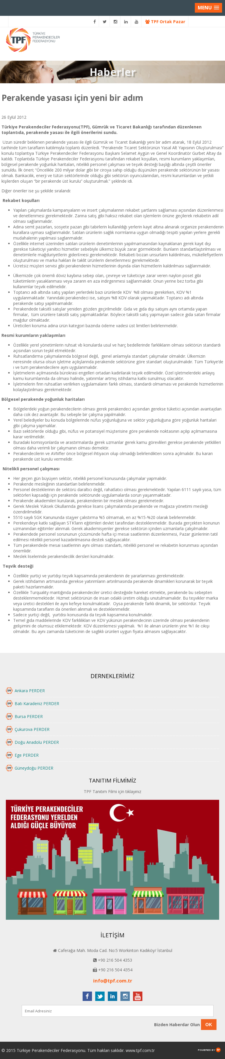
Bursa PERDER (29, 716)
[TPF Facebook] (95, 21)
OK (208, 1024)
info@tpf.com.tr (112, 980)
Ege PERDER (27, 755)
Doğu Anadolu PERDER (37, 742)
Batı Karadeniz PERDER (37, 703)
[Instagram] (115, 21)
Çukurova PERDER (32, 729)
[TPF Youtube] (137, 21)
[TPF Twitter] (105, 21)
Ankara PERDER (30, 690)
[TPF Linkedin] (126, 21)
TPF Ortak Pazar (167, 21)
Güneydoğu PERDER (34, 768)
